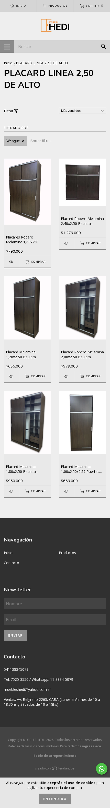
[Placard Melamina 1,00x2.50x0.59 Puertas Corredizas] (67, 491)
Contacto (11, 562)
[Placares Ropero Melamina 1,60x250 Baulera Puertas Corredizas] (12, 262)
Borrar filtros (40, 140)
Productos (67, 552)
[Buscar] (103, 46)
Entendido (55, 799)
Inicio (8, 62)
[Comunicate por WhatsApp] (101, 769)
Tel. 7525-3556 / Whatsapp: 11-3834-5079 (38, 679)
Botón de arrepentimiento (55, 756)
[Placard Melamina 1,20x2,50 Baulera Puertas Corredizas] (12, 376)
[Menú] (7, 46)
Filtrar (9, 110)
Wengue (13, 141)
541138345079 (16, 669)
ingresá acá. (92, 746)
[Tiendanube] (55, 769)
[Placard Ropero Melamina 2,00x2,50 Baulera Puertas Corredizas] (67, 376)
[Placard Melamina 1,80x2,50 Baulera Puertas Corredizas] (12, 491)
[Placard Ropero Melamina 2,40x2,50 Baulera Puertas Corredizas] (67, 243)
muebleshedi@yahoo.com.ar (27, 689)
